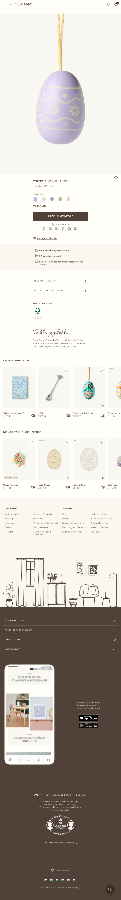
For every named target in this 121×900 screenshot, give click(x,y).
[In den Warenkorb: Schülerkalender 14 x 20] (33, 415)
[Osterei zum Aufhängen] (89, 387)
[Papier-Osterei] (54, 459)
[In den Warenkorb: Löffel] (68, 415)
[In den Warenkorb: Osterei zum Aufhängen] (103, 415)
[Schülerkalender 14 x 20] (19, 387)
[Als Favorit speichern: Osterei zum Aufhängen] (116, 178)
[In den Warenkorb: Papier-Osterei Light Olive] (68, 486)
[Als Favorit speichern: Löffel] (66, 370)
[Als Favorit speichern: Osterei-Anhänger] (31, 442)
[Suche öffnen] (109, 4)
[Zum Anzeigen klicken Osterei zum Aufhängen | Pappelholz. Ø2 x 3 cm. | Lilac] (60, 94)
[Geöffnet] (5, 4)
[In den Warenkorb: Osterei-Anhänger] (33, 486)
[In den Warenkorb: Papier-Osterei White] (103, 486)
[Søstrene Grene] (21, 4)
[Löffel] (54, 387)
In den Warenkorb (60, 216)
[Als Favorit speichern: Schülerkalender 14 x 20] (31, 370)
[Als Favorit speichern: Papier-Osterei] (66, 442)
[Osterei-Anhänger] (19, 459)
